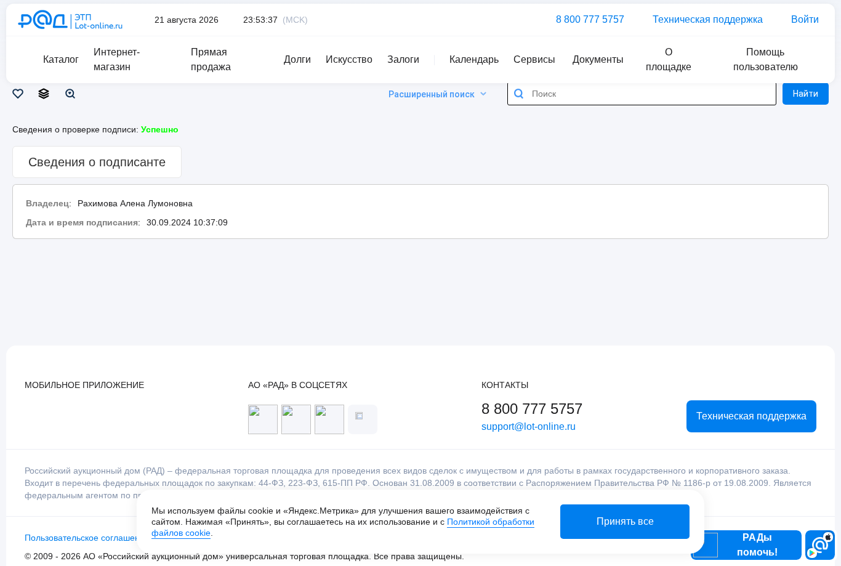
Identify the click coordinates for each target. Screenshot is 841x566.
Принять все (625, 521)
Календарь (474, 59)
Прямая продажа (211, 59)
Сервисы (534, 59)
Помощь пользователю (765, 59)
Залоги (403, 59)
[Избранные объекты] (20, 93)
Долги (297, 59)
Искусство (349, 59)
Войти (805, 19)
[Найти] (519, 93)
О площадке (668, 59)
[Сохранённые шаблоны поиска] (72, 93)
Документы (598, 59)
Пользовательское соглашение (87, 538)
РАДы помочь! (757, 544)
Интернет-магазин (117, 59)
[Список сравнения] (46, 93)
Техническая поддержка (708, 19)
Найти (805, 94)
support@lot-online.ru (528, 426)
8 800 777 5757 (590, 19)
